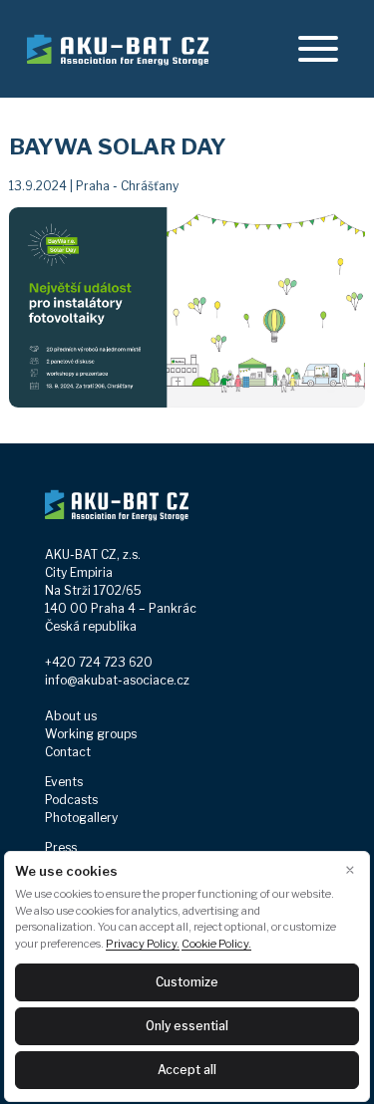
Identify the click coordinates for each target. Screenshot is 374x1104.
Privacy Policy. (143, 944)
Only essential (187, 1025)
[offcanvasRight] (318, 49)
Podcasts (71, 799)
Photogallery (81, 817)
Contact (68, 751)
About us (71, 715)
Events (64, 781)
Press (61, 847)
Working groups (91, 733)
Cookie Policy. (216, 944)
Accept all (187, 1069)
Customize (187, 981)
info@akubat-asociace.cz (117, 680)
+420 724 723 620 (99, 662)
